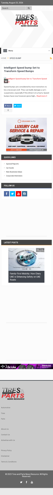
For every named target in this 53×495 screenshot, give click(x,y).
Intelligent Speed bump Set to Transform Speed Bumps (22, 69)
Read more (41, 96)
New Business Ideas (14, 172)
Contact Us (5, 434)
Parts (3, 419)
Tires (3, 413)
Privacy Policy (6, 450)
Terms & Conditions (8, 461)
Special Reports (12, 164)
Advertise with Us (8, 440)
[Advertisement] (26, 219)
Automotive (5, 407)
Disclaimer (5, 456)
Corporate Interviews (14, 176)
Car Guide (10, 168)
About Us (5, 429)
